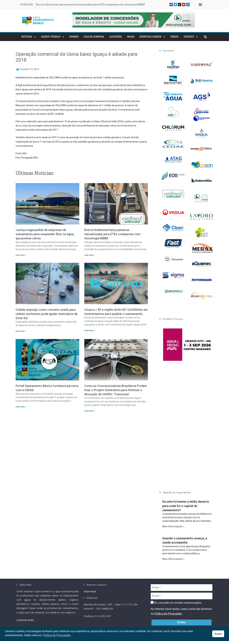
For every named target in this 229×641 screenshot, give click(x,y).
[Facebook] (171, 4)
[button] (200, 4)
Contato (189, 36)
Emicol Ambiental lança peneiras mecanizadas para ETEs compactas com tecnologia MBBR (90, 4)
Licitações (115, 36)
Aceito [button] (218, 633)
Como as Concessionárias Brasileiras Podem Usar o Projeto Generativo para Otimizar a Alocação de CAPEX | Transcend (115, 390)
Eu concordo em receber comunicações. (177, 602)
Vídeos (174, 36)
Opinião (74, 36)
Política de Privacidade (168, 613)
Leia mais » (21, 255)
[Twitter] (175, 4)
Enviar (181, 622)
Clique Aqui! (89, 591)
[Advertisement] (81, 443)
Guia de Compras (94, 36)
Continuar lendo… (26, 620)
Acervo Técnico (50, 36)
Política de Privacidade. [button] (57, 635)
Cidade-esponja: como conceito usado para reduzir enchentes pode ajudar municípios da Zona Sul (46, 314)
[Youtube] (183, 4)
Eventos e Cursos (150, 36)
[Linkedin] (188, 4)
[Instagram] (179, 4)
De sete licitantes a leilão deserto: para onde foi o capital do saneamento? (186, 506)
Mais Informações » (173, 526)
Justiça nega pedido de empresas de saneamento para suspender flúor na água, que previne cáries (45, 234)
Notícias (26, 36)
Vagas (130, 36)
